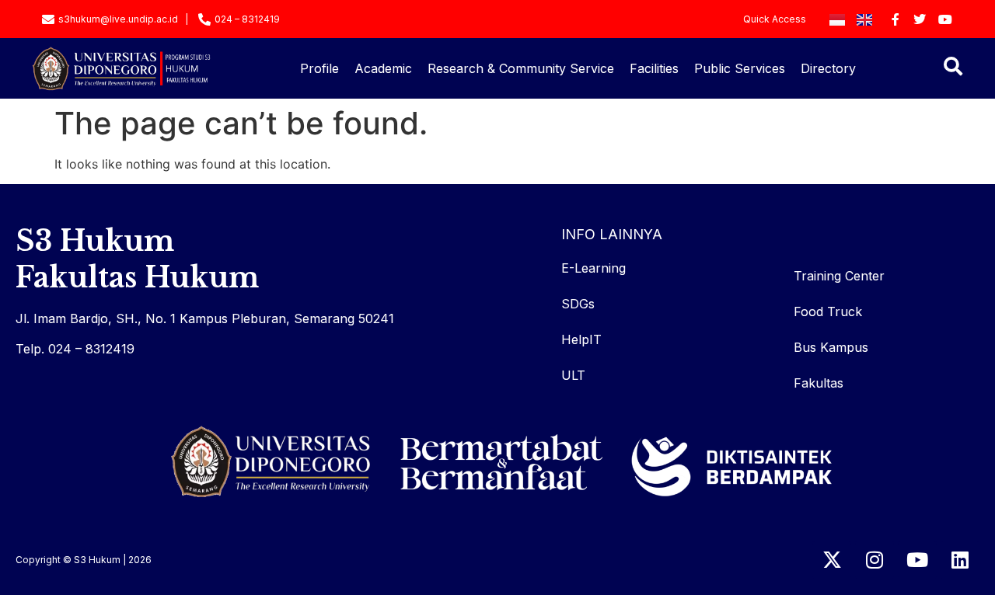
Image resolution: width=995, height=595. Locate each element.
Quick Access (774, 19)
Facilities (654, 68)
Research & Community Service (521, 68)
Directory (828, 68)
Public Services (739, 68)
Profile (319, 68)
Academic (383, 68)
